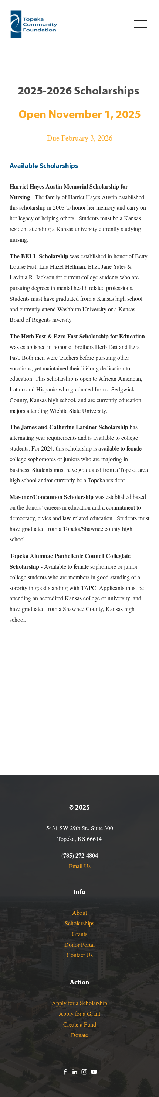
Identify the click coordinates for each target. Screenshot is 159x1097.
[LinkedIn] (75, 1072)
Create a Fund (79, 1024)
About (79, 912)
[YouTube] (94, 1072)
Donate (79, 1035)
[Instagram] (84, 1072)
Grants (79, 934)
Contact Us (80, 955)
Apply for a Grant (79, 1013)
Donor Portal (79, 944)
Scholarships (79, 923)
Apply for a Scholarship (79, 1003)
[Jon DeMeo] (65, 1072)
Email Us (80, 866)
